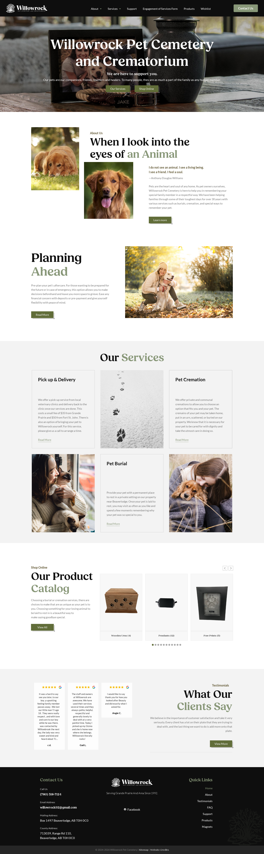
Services (113, 8)
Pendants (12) (166, 635)
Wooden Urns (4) (121, 635)
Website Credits (159, 849)
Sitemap (143, 849)
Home (209, 788)
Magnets (207, 826)
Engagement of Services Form (160, 8)
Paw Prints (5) (212, 635)
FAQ (210, 807)
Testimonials (205, 801)
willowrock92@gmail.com (58, 808)
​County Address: (49, 828)
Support (132, 8)
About (94, 8)
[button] (225, 568)
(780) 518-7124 (50, 794)
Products (189, 8)
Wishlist (206, 8)
